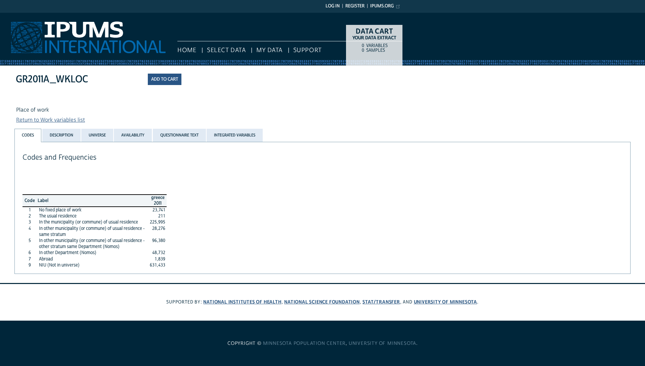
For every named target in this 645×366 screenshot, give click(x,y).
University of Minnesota (445, 302)
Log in (333, 6)
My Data (269, 50)
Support (307, 50)
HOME (186, 50)
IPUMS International (24, 16)
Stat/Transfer (381, 302)
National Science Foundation (322, 302)
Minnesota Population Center (304, 343)
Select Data (226, 50)
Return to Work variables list (50, 120)
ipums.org (382, 6)
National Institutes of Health (242, 302)
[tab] (27, 135)
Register (354, 6)
